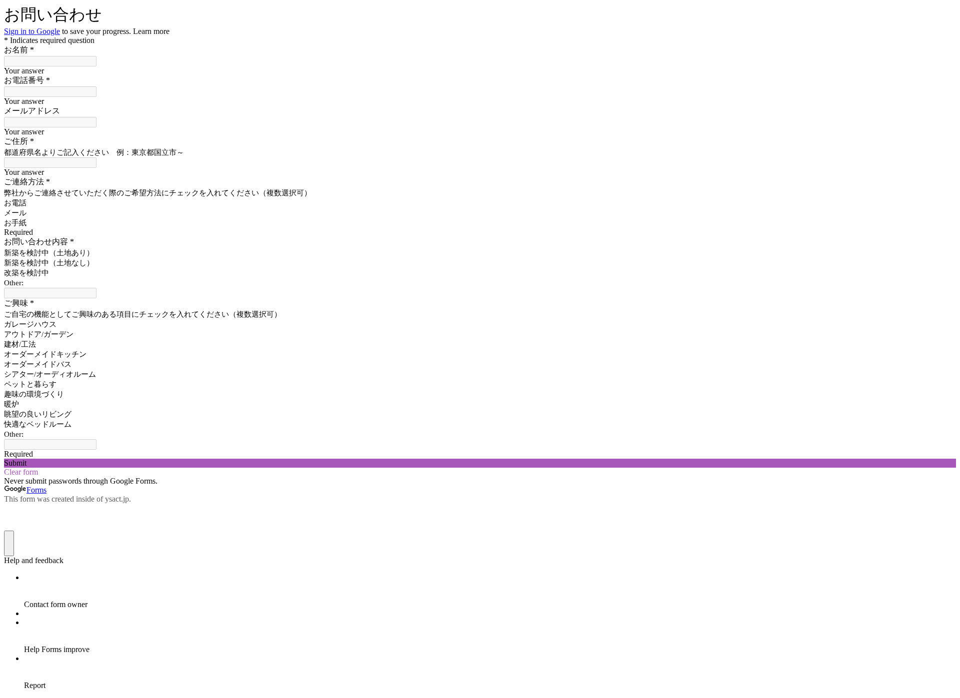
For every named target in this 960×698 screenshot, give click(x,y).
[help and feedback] (9, 543)
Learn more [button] (151, 31)
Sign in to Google (32, 31)
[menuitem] (490, 591)
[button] (480, 463)
